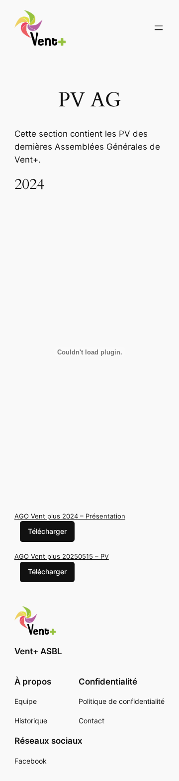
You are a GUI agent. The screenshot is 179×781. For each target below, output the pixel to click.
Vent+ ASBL (38, 651)
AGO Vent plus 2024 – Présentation (69, 516)
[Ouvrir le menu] (159, 28)
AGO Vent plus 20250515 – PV (61, 556)
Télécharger (47, 531)
